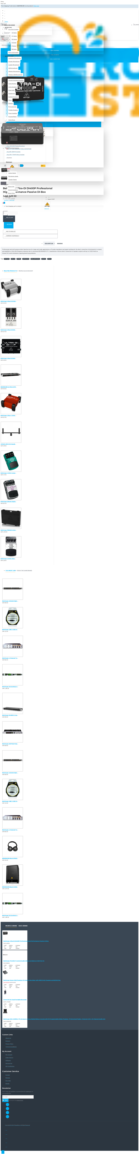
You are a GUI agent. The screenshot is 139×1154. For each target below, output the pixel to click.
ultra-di (13, 259)
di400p (19, 259)
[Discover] (6, 1146)
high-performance (35, 259)
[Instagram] (7, 1112)
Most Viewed (23, 925)
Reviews (60, 243)
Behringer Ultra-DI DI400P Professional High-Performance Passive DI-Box (26, 941)
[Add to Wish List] (3, 302)
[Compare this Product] (9, 302)
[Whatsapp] (7, 1116)
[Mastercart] (6, 1133)
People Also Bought (26, 271)
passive (44, 259)
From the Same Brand (24, 570)
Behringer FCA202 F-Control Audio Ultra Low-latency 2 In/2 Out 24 (23, 961)
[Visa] (6, 1129)
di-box (49, 259)
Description (49, 243)
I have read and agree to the (13, 1100)
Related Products (10, 271)
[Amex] (6, 1142)
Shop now (36, 6)
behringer (6, 259)
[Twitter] (7, 1108)
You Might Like (10, 570)
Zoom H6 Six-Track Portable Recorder (15, 999)
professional (26, 259)
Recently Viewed (11, 925)
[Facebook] (7, 1104)
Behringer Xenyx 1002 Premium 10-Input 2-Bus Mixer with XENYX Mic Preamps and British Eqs (31, 980)
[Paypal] (6, 1138)
